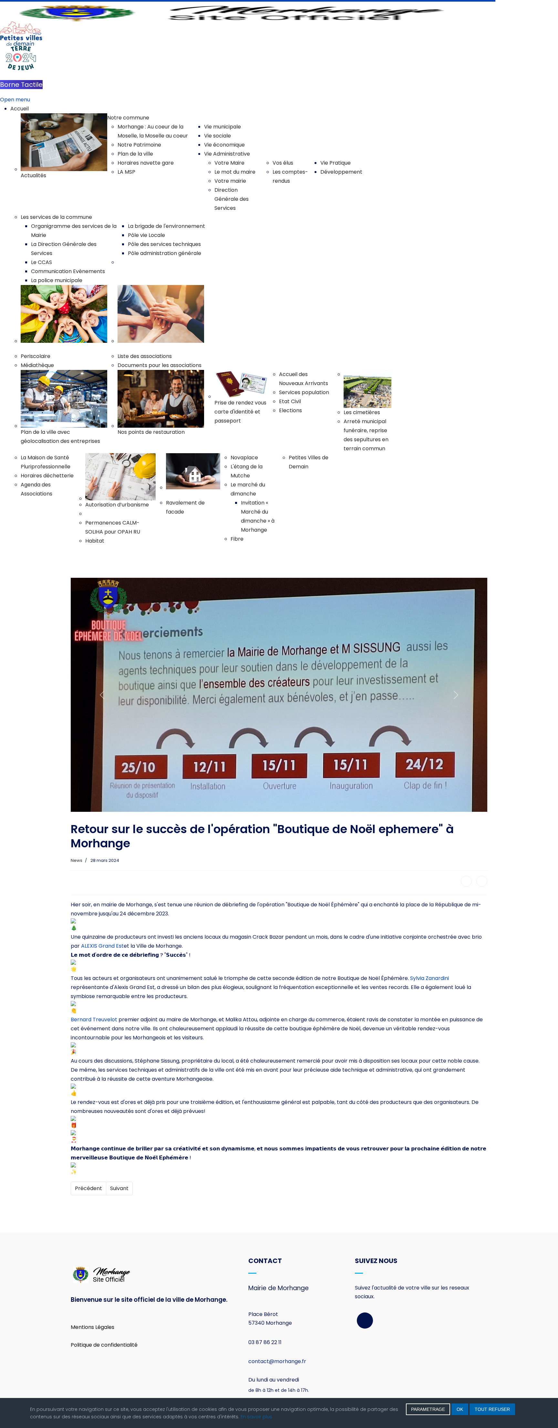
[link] (102, 946)
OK (460, 1409)
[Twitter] (481, 881)
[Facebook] (466, 881)
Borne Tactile (21, 84)
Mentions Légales (92, 1327)
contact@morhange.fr (277, 1361)
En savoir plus (256, 1416)
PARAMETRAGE (428, 1409)
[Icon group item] (365, 1320)
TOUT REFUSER (492, 1409)
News (76, 860)
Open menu (15, 99)
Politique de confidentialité (104, 1345)
